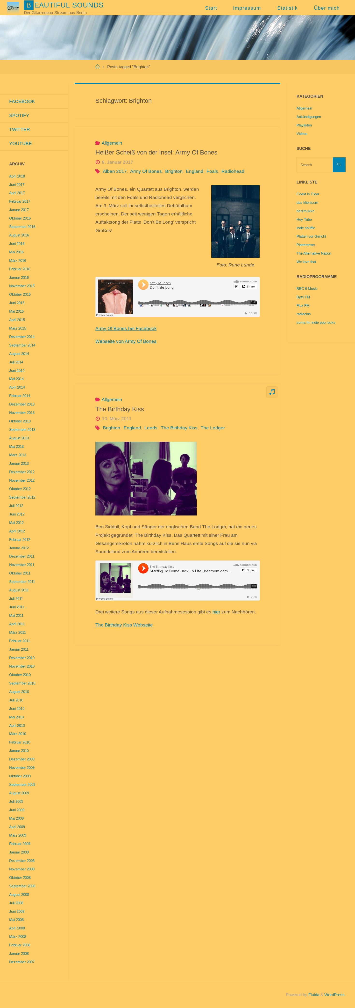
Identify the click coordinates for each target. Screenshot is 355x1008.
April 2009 (17, 827)
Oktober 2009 (20, 776)
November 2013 (22, 413)
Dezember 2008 (22, 861)
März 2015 (17, 328)
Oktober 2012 (20, 489)
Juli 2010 (16, 700)
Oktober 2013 (20, 421)
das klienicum (307, 202)
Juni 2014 (16, 370)
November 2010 (22, 666)
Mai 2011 (16, 615)
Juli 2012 (16, 506)
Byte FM (303, 297)
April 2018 (17, 176)
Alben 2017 (115, 171)
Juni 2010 (16, 708)
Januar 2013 (19, 463)
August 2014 (19, 354)
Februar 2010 (19, 742)
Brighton (174, 171)
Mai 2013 (16, 446)
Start (211, 8)
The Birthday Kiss (119, 409)
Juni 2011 (16, 607)
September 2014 (22, 345)
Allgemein (112, 143)
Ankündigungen (309, 117)
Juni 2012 (16, 514)
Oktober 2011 (19, 573)
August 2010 (19, 692)
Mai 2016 (16, 252)
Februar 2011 (19, 641)
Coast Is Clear (308, 194)
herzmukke (305, 211)
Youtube (20, 143)
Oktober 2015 (20, 294)
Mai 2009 (16, 818)
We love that (306, 262)
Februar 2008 (19, 945)
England (194, 171)
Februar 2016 (19, 269)
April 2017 (17, 193)
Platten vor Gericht (311, 236)
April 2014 (17, 387)
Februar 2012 (19, 539)
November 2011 (21, 565)
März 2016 (17, 260)
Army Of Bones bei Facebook (126, 328)
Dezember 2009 (22, 759)
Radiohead (232, 171)
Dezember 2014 (22, 337)
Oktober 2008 (20, 878)
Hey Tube (304, 219)
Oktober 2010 (20, 675)
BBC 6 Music (307, 289)
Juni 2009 (16, 810)
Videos (302, 134)
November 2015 (22, 286)
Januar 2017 (19, 210)
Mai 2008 (16, 920)
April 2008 (17, 928)
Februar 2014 (19, 396)
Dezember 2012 (22, 472)
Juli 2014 (16, 362)
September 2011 (22, 582)
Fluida (313, 995)
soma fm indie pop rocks (316, 322)
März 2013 (17, 455)
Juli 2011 (16, 598)
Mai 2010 (16, 717)
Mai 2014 (16, 379)
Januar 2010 (19, 751)
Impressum (247, 8)
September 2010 (22, 683)
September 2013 (22, 429)
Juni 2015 (16, 303)
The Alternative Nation (314, 253)
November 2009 (22, 767)
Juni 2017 (16, 185)
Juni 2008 (16, 911)
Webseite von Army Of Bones (125, 341)
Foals (212, 171)
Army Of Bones (146, 171)
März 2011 (17, 632)
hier (216, 611)
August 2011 (19, 590)
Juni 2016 (16, 244)
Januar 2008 (19, 953)
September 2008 (22, 886)
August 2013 (19, 438)
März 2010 (17, 734)
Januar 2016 (19, 277)
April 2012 (17, 531)
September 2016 (22, 227)
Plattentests (306, 245)
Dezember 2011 (21, 556)
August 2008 (19, 894)
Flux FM (303, 305)
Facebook (22, 101)
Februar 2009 (19, 844)
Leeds (150, 427)
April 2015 (17, 320)
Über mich (327, 8)
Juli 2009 (16, 801)
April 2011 (17, 624)
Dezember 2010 (22, 658)
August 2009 (19, 793)
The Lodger (213, 427)
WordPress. (335, 995)
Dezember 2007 (22, 962)
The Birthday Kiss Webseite (124, 624)
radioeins (304, 314)
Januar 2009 (19, 852)
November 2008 (22, 869)
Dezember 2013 (22, 404)
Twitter (19, 129)
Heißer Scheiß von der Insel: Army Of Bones (156, 152)
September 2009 (22, 784)
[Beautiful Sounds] (13, 7)
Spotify (19, 115)
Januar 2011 (18, 649)
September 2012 (22, 497)
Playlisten (304, 125)
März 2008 (17, 936)
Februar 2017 (19, 201)
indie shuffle (306, 228)
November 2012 (22, 480)
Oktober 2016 (20, 218)
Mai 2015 (16, 311)
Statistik (287, 8)
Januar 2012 (19, 548)
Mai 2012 (16, 523)
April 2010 (17, 725)
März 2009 (17, 835)
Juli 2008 (16, 903)
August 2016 (19, 235)
